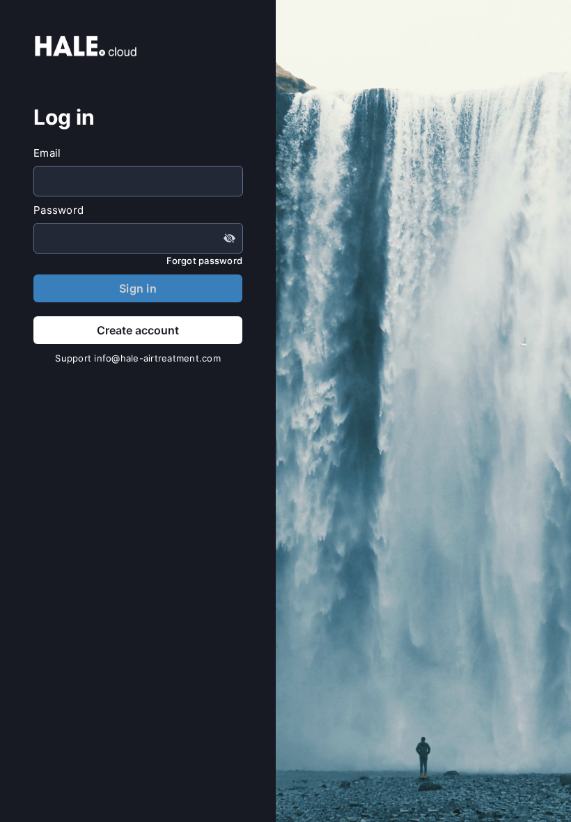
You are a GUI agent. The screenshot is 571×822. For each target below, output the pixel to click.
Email (47, 153)
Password (58, 210)
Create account (138, 330)
